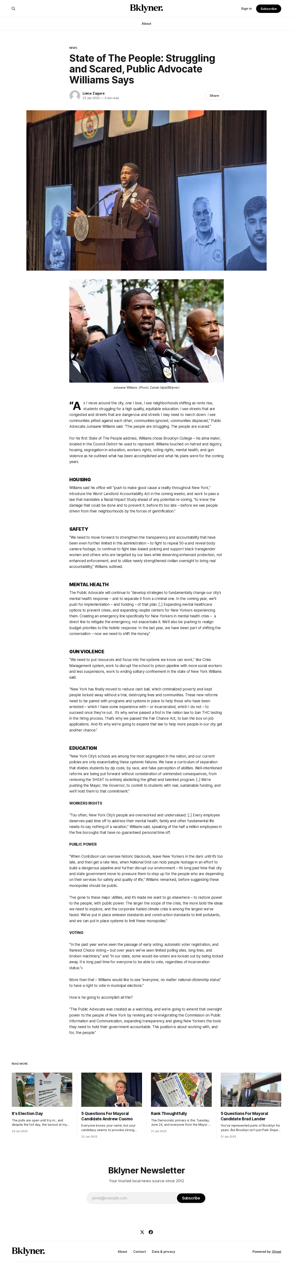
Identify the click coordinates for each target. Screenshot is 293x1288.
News (73, 47)
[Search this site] (13, 8)
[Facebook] (151, 1232)
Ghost (276, 1252)
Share (214, 96)
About (146, 23)
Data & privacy (163, 1252)
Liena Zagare (94, 93)
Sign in (246, 8)
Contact (139, 1252)
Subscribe (269, 9)
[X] (142, 1232)
